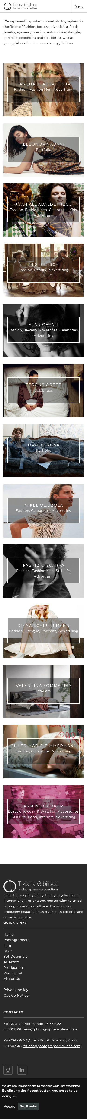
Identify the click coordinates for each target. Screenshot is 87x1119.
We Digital (12, 973)
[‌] (8, 1070)
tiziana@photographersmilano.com (48, 1029)
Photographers (16, 940)
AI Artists (11, 962)
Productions (13, 967)
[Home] (20, 6)
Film (7, 945)
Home (8, 934)
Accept (9, 1106)
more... (27, 917)
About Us (11, 978)
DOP (7, 951)
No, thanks (28, 1106)
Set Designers (15, 956)
